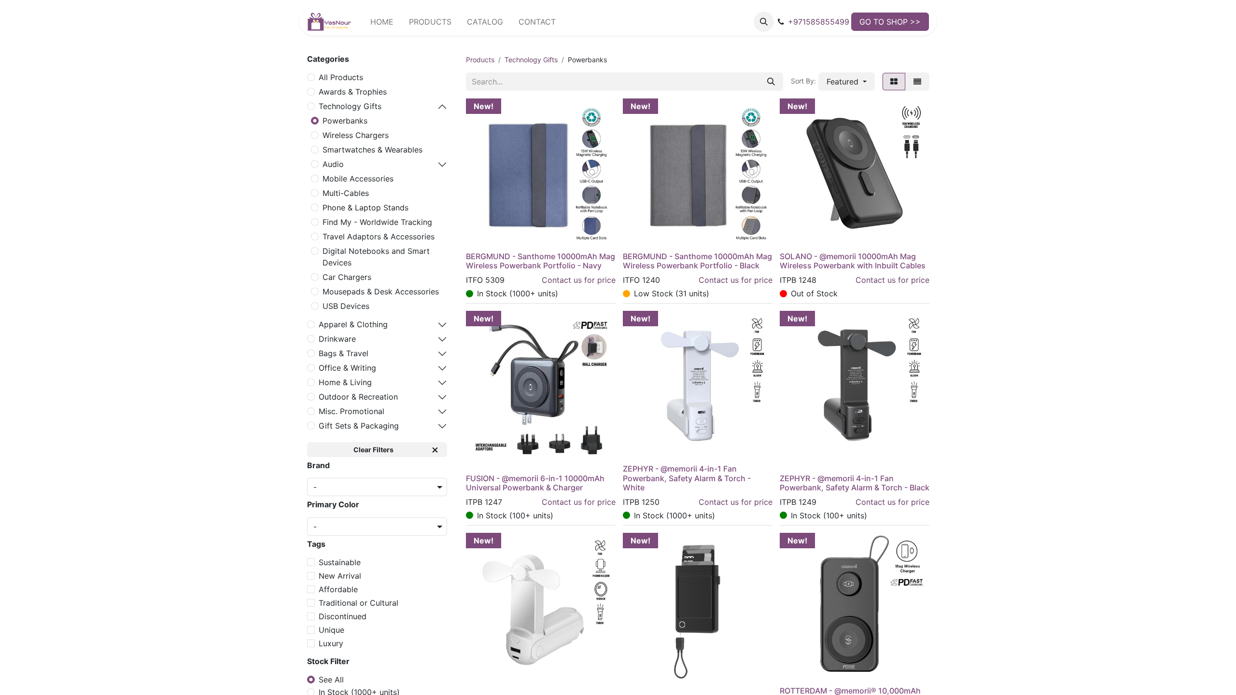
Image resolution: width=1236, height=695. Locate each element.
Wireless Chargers (356, 135)
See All (331, 679)
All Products (341, 77)
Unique (331, 630)
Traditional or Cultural (358, 603)
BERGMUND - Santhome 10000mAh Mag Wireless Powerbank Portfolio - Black (697, 260)
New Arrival (340, 576)
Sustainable (340, 562)
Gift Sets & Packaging (359, 426)
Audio (333, 164)
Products (480, 60)
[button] (764, 22)
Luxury (331, 643)
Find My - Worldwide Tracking (377, 222)
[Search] (771, 81)
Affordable (338, 589)
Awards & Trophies (353, 92)
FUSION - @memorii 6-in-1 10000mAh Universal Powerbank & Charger (535, 482)
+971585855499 (818, 22)
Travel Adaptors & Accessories (379, 236)
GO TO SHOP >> (890, 22)
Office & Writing (347, 368)
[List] (917, 81)
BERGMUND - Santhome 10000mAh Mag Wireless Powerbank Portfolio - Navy (540, 260)
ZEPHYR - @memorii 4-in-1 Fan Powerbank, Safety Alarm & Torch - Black (854, 482)
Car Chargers (347, 277)
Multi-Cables (346, 193)
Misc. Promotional (351, 411)
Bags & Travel (343, 353)
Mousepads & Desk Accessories (381, 291)
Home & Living (345, 382)
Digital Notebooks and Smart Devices (376, 256)
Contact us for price (579, 280)
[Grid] (894, 81)
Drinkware (337, 339)
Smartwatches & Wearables (372, 149)
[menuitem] (382, 21)
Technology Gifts (350, 106)
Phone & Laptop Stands (365, 207)
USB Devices (346, 306)
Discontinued (342, 616)
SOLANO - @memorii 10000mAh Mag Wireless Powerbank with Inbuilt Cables (853, 260)
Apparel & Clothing (353, 324)
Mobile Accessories (358, 178)
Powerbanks (345, 120)
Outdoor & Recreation (358, 397)
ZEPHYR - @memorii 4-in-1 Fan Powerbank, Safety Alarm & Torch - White (687, 478)
